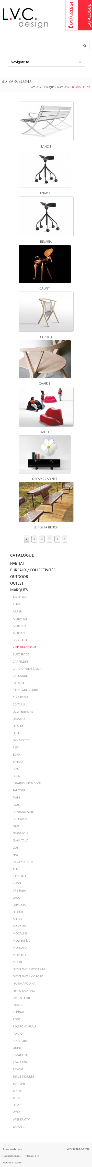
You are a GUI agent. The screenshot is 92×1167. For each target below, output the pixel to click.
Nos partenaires (11, 1156)
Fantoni (19, 790)
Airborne (20, 597)
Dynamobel (21, 740)
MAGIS (17, 919)
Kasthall (19, 876)
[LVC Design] (26, 28)
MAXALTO (19, 926)
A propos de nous (12, 1149)
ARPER (17, 611)
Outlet (17, 584)
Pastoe (18, 1005)
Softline (19, 1083)
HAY (15, 855)
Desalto (19, 719)
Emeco (18, 762)
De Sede (18, 726)
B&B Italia (20, 640)
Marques (62, 87)
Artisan (19, 633)
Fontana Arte (23, 812)
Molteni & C (21, 940)
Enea (16, 776)
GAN (16, 826)
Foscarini (20, 819)
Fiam (16, 797)
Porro (18, 1033)
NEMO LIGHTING (24, 990)
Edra (16, 754)
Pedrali (18, 1012)
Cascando (20, 676)
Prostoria (21, 1041)
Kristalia (19, 890)
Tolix (16, 1098)
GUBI (16, 847)
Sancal (18, 1069)
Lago (16, 897)
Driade (18, 733)
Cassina (19, 683)
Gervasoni (20, 833)
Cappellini (20, 661)
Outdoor (19, 577)
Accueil (35, 87)
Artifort (19, 626)
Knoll (17, 883)
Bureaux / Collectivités (32, 570)
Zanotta (19, 1126)
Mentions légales (12, 1162)
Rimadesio (20, 1055)
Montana (20, 948)
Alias (16, 604)
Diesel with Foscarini (29, 969)
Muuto (18, 962)
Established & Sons (27, 783)
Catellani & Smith (26, 690)
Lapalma (19, 905)
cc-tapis (19, 704)
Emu (16, 769)
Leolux (18, 912)
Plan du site (32, 1156)
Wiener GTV (21, 1119)
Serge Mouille (23, 1076)
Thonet (18, 1091)
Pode (16, 1019)
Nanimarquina (24, 983)
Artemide (20, 618)
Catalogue (85, 15)
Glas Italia (21, 840)
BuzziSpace (21, 654)
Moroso (19, 955)
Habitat (17, 564)
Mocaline (20, 933)
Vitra (17, 1112)
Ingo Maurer (23, 862)
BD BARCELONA (26, 647)
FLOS (16, 804)
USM (16, 1105)
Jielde (17, 869)
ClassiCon (20, 697)
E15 (15, 747)
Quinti (17, 1048)
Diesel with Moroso (28, 976)
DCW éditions (23, 711)
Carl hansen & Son (27, 669)
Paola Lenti (21, 998)
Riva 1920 (20, 1062)
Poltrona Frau (24, 1026)
